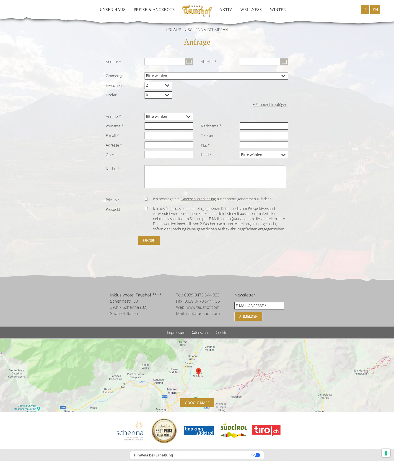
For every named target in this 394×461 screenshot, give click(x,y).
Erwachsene (115, 85)
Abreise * (208, 61)
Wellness (251, 9)
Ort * (110, 154)
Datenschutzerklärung (198, 198)
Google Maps (197, 402)
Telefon (207, 135)
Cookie (221, 332)
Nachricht (114, 168)
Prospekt (113, 209)
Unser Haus (112, 9)
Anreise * (113, 61)
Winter (278, 9)
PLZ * (205, 145)
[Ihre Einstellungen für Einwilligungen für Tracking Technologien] (386, 453)
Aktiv (225, 9)
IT (365, 9)
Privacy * (113, 199)
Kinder (111, 95)
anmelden (248, 316)
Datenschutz (201, 332)
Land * (206, 154)
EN (375, 9)
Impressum (176, 332)
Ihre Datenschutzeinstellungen (214, 455)
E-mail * (112, 135)
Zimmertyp (115, 75)
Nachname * (211, 126)
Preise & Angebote (154, 9)
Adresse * (114, 145)
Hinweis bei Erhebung (153, 455)
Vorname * (114, 126)
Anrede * (113, 116)
